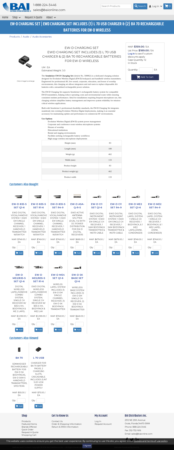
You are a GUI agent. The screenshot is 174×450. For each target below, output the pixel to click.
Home (5, 17)
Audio (26, 36)
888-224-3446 (139, 427)
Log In (98, 421)
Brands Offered (29, 427)
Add (20, 253)
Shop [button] (15, 17)
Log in (131, 53)
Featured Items (29, 424)
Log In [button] (156, 6)
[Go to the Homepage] (17, 7)
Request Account (103, 424)
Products (15, 36)
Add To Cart (147, 77)
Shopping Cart (29, 435)
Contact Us (57, 421)
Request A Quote (33, 17)
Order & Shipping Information (67, 424)
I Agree (87, 445)
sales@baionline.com (141, 434)
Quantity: (133, 69)
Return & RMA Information (65, 427)
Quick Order (27, 429)
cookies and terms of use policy (150, 441)
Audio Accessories (42, 36)
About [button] (49, 17)
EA (155, 69)
